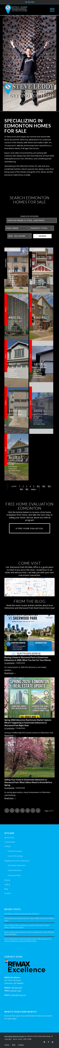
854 (21, 489)
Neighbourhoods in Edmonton (16, 860)
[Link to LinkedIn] (52, 1042)
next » (33, 489)
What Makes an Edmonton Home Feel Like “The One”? (22, 913)
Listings (7, 846)
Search (42, 236)
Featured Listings (15, 851)
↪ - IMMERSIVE (12, 249)
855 (27, 489)
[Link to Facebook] (48, 1042)
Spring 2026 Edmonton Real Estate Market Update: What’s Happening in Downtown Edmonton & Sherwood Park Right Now (28, 723)
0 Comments (9, 663)
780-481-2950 (15, 990)
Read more (9, 673)
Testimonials (9, 842)
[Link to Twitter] (44, 1042)
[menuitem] (7, 1044)
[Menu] (51, 9)
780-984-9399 (16, 987)
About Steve (9, 837)
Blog (6, 889)
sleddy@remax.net (18, 995)
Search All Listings (15, 856)
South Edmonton (15, 870)
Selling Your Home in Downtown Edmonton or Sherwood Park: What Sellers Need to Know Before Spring (28, 782)
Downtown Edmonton (17, 865)
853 (49, 486)
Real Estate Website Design (14, 1036)
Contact (7, 893)
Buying (7, 880)
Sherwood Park (14, 875)
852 (43, 486)
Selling (7, 884)
